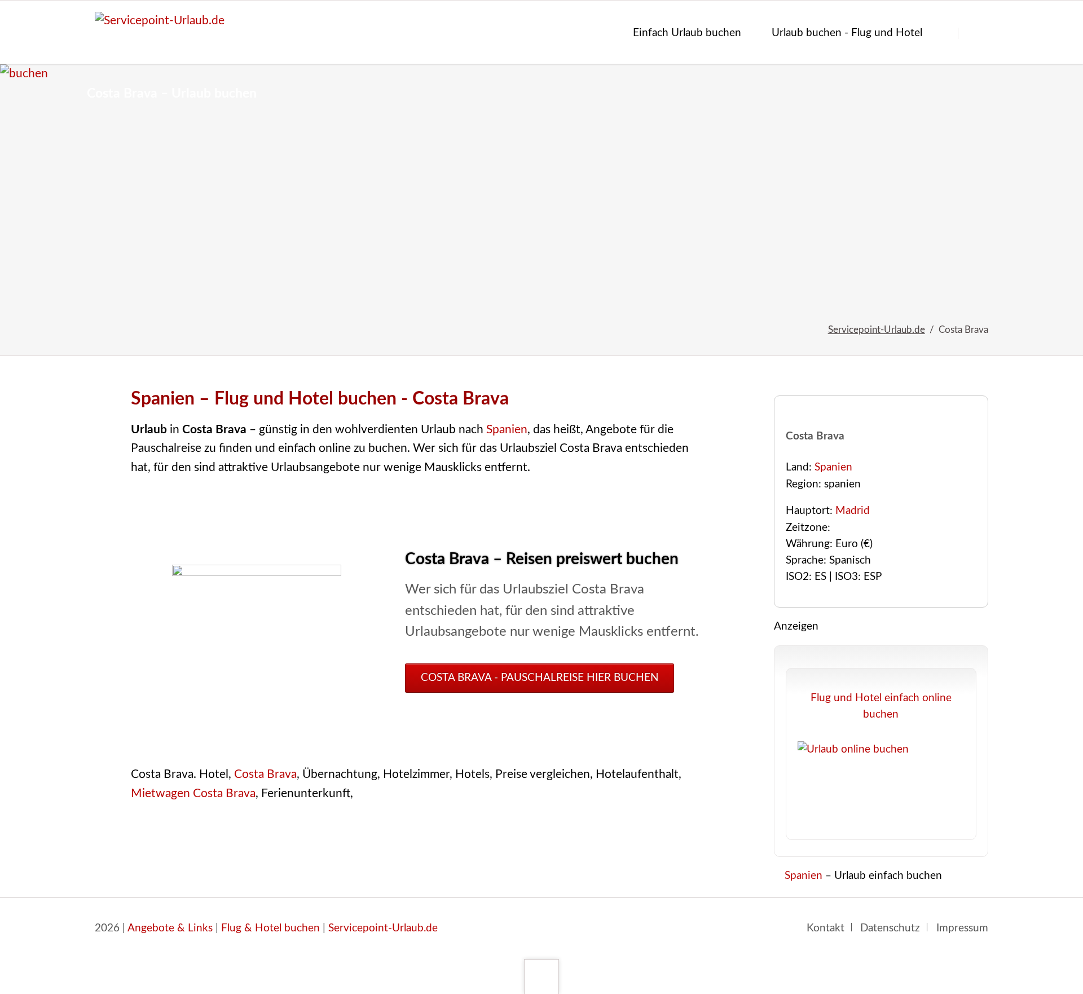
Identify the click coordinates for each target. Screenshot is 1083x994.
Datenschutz (890, 928)
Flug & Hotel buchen (270, 928)
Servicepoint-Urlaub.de (876, 330)
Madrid (852, 510)
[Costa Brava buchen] (541, 182)
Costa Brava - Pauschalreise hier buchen (540, 677)
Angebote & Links (170, 928)
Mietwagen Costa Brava (193, 793)
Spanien (506, 430)
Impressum (962, 928)
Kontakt (825, 928)
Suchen (977, 33)
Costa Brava (265, 774)
